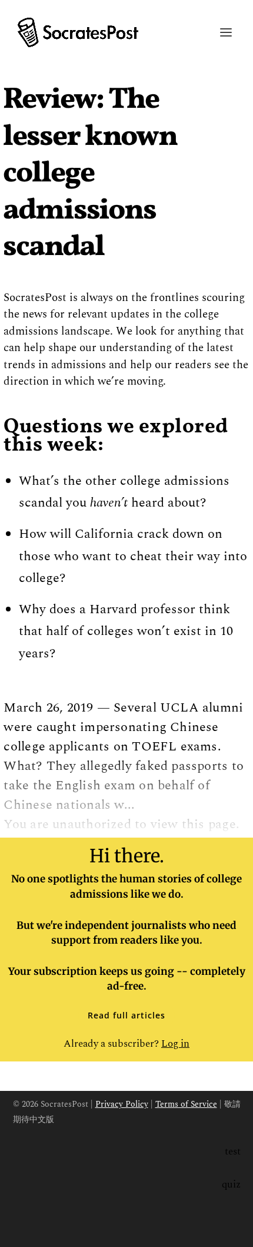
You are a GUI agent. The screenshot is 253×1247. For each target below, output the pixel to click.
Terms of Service (186, 1104)
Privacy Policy (121, 1104)
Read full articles (126, 1015)
